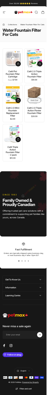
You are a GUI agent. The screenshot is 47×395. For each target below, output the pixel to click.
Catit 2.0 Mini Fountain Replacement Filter (12, 112)
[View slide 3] (25, 261)
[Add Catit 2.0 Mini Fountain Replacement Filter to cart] (18, 100)
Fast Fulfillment (23, 249)
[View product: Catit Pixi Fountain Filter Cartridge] (18, 63)
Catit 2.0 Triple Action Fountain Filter (34, 74)
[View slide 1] (18, 261)
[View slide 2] (22, 261)
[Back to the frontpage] (4, 24)
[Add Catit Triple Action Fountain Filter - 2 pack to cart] (18, 139)
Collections (12, 24)
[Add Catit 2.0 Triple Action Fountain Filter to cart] (39, 63)
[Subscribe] (37, 334)
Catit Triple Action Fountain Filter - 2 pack (13, 151)
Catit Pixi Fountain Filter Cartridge (13, 74)
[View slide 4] (28, 261)
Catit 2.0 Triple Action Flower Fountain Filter (34, 110)
